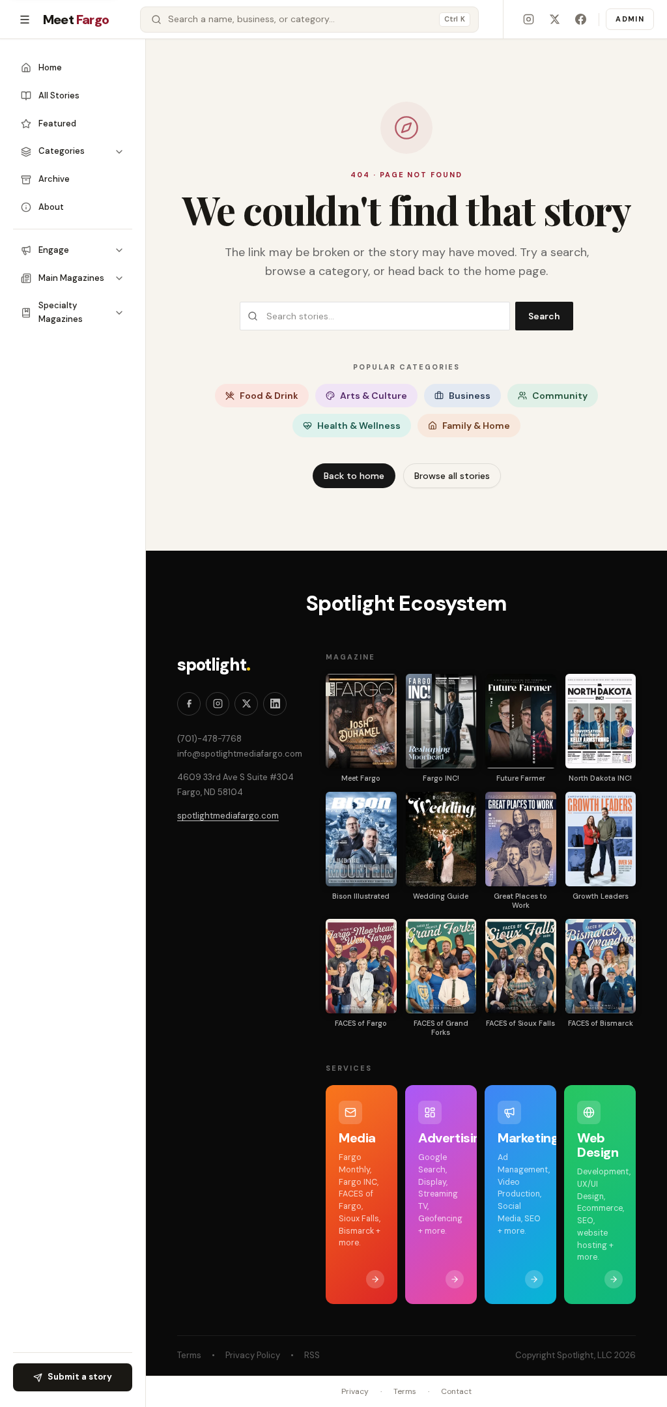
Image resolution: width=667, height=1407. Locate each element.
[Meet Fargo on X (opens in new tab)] (554, 19)
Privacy (355, 1391)
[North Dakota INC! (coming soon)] (600, 721)
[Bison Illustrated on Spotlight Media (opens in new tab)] (361, 839)
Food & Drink (269, 395)
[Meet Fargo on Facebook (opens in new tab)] (580, 19)
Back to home (354, 476)
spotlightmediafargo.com (228, 815)
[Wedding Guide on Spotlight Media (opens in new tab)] (441, 839)
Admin (630, 18)
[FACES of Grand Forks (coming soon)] (441, 966)
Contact (456, 1391)
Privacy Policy (252, 1355)
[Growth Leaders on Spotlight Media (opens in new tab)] (600, 839)
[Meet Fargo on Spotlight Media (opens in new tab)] (361, 721)
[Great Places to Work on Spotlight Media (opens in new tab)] (520, 839)
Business (469, 395)
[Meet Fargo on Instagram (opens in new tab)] (528, 19)
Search (544, 316)
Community (560, 395)
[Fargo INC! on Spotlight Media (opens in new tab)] (441, 721)
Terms (189, 1355)
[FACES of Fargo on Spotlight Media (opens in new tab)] (361, 966)
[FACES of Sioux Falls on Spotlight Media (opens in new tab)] (520, 966)
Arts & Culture (373, 395)
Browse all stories (452, 476)
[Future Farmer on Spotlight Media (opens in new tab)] (520, 721)
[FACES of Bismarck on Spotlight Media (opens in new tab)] (600, 966)
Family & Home (476, 425)
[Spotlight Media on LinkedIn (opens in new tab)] (275, 704)
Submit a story (80, 1376)
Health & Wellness (359, 425)
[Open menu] (24, 19)
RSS (312, 1355)
